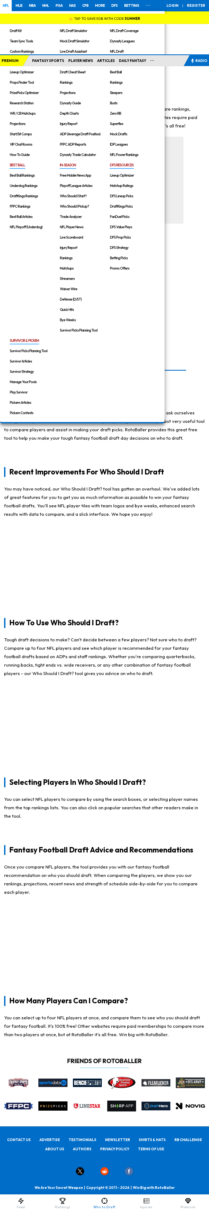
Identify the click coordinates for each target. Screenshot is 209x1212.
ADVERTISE (49, 1140)
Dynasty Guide (70, 103)
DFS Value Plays (121, 227)
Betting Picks (119, 258)
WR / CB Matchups (22, 113)
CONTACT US (19, 1140)
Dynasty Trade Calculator (78, 154)
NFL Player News (71, 227)
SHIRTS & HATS (152, 1140)
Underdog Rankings (23, 185)
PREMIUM (10, 60)
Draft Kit (15, 31)
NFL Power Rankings (124, 154)
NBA (32, 5)
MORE (100, 5)
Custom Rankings (22, 51)
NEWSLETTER (117, 1140)
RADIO (201, 60)
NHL (45, 5)
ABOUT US (54, 1149)
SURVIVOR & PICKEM (24, 340)
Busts (113, 103)
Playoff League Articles (76, 185)
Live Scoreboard (71, 237)
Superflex (116, 123)
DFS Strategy (119, 247)
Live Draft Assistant (73, 51)
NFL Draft (117, 51)
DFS (114, 5)
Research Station (21, 103)
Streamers (67, 278)
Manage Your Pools (23, 382)
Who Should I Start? (73, 196)
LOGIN (173, 5)
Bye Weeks (68, 320)
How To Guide (20, 154)
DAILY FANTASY (132, 60)
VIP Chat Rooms (21, 144)
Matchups (66, 268)
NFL (6, 5)
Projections (17, 123)
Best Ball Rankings (22, 175)
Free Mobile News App (75, 175)
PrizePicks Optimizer (24, 92)
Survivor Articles (21, 361)
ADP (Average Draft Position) (80, 134)
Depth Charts (69, 113)
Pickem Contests (21, 413)
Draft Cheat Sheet (72, 72)
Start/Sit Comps (21, 134)
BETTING (131, 5)
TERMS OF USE (151, 1149)
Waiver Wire (68, 289)
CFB (85, 5)
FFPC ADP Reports (73, 144)
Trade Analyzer (71, 216)
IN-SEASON (68, 165)
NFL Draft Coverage (124, 31)
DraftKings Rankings (24, 196)
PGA (59, 5)
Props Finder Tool (22, 82)
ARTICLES (106, 60)
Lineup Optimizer (22, 72)
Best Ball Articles (21, 216)
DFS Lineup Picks (121, 196)
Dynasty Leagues (122, 41)
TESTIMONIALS (82, 1140)
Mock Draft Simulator (74, 41)
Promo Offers (119, 268)
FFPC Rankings (20, 206)
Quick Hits (67, 309)
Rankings (66, 82)
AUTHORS (82, 1149)
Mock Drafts (118, 134)
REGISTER (196, 5)
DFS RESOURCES (122, 165)
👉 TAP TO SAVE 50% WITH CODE (104, 18)
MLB (19, 5)
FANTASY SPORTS (48, 60)
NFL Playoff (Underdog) (26, 227)
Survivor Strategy (22, 371)
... (152, 59)
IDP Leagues (119, 144)
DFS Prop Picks (120, 237)
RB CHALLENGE (188, 1140)
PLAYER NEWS (80, 60)
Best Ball (116, 72)
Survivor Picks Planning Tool (78, 330)
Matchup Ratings (121, 185)
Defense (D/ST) (71, 299)
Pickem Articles (20, 402)
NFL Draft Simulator (73, 31)
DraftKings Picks (121, 206)
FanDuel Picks (119, 216)
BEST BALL (17, 165)
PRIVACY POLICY (114, 1149)
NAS (72, 5)
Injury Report (68, 123)
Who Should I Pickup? (74, 206)
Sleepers (116, 92)
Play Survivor (18, 392)
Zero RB (115, 113)
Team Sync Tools (21, 41)
